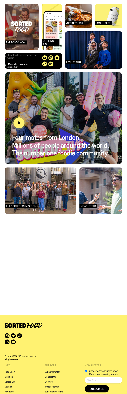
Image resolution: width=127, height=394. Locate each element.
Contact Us (50, 376)
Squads (8, 386)
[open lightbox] (19, 123)
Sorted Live (10, 381)
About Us (9, 391)
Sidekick (9, 376)
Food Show (10, 371)
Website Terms (52, 386)
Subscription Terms (54, 391)
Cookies (49, 381)
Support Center (52, 371)
